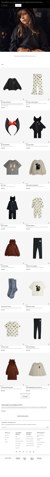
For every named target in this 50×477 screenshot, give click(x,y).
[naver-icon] (30, 451)
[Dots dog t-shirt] (12, 349)
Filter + (2, 64)
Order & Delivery (29, 436)
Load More (25, 396)
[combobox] (7, 5)
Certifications (39, 444)
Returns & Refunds (29, 438)
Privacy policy (18, 443)
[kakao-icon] (33, 451)
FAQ (16, 436)
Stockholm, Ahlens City (39, 458)
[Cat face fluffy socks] (12, 308)
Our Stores (7, 437)
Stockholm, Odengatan (18, 458)
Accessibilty (18, 445)
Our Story (7, 435)
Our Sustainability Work (40, 436)
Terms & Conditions (30, 443)
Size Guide (18, 438)
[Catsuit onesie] (12, 227)
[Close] (48, 1)
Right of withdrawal (30, 445)
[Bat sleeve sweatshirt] (12, 105)
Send (48, 427)
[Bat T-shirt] (12, 187)
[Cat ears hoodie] (12, 268)
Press (6, 439)
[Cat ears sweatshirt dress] (12, 389)
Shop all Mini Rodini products (22, 416)
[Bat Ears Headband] (12, 146)
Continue (18, 5)
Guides (38, 446)
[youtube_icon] (20, 451)
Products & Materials (41, 442)
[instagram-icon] (26, 451)
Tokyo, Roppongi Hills (32, 458)
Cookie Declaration (19, 441)
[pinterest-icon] (23, 451)
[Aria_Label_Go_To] (25, 27)
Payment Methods (29, 441)
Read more (3, 410)
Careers (6, 441)
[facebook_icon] (16, 451)
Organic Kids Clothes (39, 439)
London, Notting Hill (24, 458)
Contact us (18, 447)
